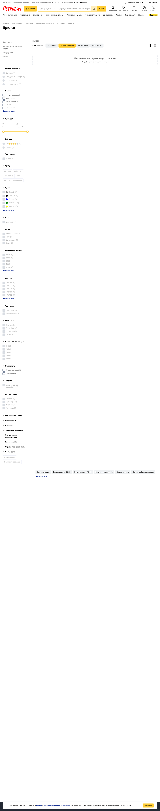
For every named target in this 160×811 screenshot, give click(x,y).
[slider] (3, 132)
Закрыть (148, 805)
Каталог (31, 9)
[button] (42, 2)
